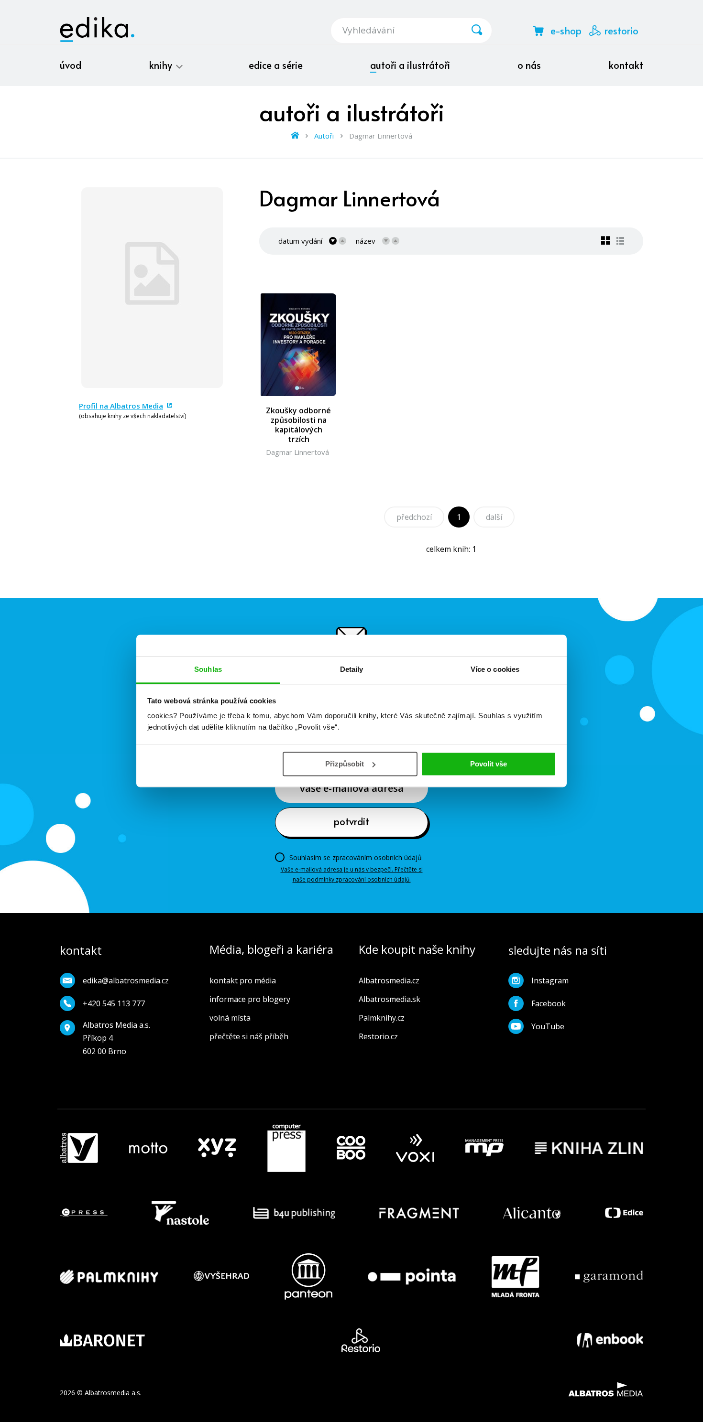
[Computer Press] (286, 1148)
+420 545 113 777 (114, 1003)
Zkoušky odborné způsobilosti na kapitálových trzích (298, 425)
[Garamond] (609, 1276)
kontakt (625, 65)
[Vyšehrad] (221, 1276)
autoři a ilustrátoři (410, 65)
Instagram (550, 980)
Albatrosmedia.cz (389, 980)
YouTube (547, 1026)
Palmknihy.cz (382, 1018)
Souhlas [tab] (208, 669)
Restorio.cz (378, 1036)
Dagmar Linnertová (297, 452)
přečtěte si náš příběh (248, 1036)
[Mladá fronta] (515, 1276)
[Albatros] (78, 1148)
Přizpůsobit (344, 764)
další (494, 517)
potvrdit (351, 821)
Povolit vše (488, 764)
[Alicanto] (532, 1212)
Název (365, 241)
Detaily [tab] (351, 669)
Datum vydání (300, 241)
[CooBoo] (351, 1148)
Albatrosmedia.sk (389, 999)
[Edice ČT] (624, 1212)
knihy (162, 65)
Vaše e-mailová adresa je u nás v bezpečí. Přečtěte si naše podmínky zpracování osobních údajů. (352, 874)
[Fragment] (419, 1212)
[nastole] (180, 1212)
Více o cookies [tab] (495, 669)
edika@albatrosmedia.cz (126, 980)
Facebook (548, 1003)
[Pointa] (411, 1276)
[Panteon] (308, 1276)
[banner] (97, 29)
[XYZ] (217, 1148)
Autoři (324, 135)
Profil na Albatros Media (121, 405)
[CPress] (83, 1212)
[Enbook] (610, 1340)
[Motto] (148, 1148)
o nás (529, 65)
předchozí (414, 517)
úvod (70, 65)
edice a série (276, 65)
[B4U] (294, 1212)
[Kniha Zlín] (589, 1148)
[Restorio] (361, 1340)
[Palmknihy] (109, 1276)
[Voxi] (415, 1148)
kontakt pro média (242, 980)
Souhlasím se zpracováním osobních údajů (355, 857)
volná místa (230, 1018)
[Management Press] (484, 1148)
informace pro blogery (249, 999)
